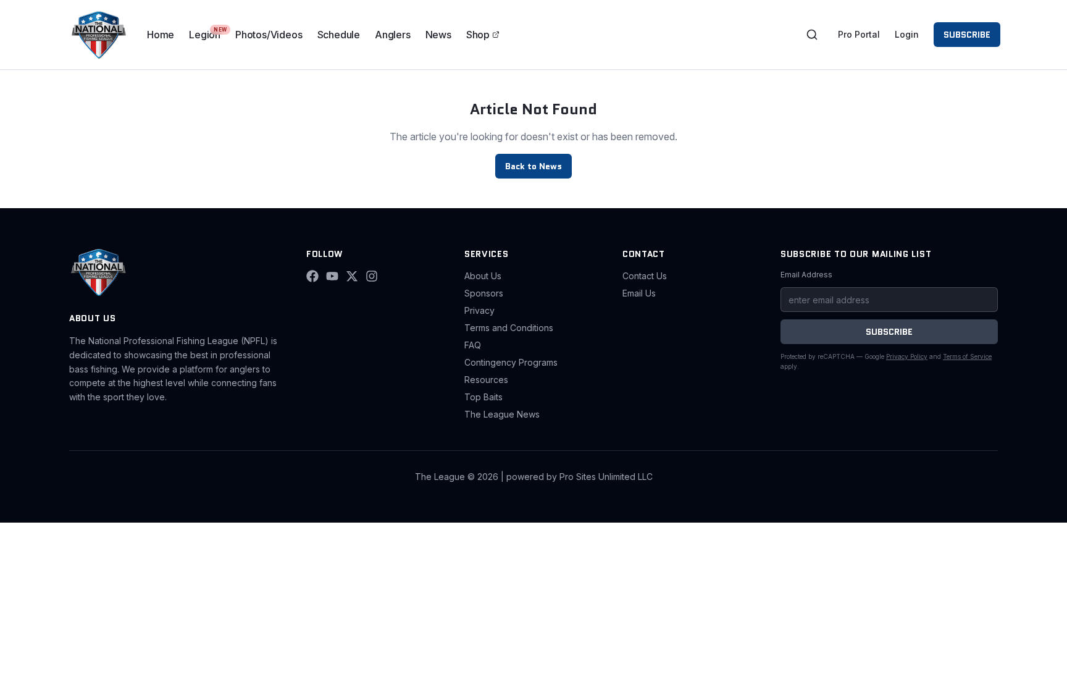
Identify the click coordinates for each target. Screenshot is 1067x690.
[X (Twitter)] (352, 276)
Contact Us (644, 276)
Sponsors (483, 293)
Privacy (479, 310)
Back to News (533, 166)
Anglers (393, 34)
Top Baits (483, 397)
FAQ (472, 345)
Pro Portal (859, 34)
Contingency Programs (511, 362)
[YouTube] (332, 276)
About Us (482, 276)
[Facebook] (312, 276)
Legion (204, 34)
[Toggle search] (812, 34)
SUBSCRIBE (967, 34)
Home (160, 34)
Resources (486, 379)
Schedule (338, 34)
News (438, 34)
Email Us (639, 293)
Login (907, 34)
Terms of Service (967, 356)
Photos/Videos (268, 34)
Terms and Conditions (508, 327)
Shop (478, 34)
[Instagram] (372, 276)
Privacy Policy (906, 356)
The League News (502, 414)
